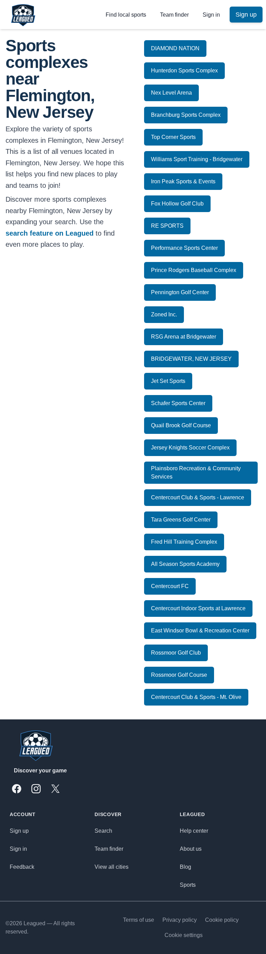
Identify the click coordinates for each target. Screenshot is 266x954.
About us (191, 849)
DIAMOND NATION (175, 48)
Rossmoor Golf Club (176, 653)
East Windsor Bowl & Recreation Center (200, 630)
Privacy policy (179, 920)
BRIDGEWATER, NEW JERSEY (191, 359)
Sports (188, 885)
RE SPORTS (167, 226)
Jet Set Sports (168, 381)
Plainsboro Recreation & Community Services (196, 472)
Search (103, 831)
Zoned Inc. (164, 314)
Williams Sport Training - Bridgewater (196, 159)
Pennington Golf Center (180, 292)
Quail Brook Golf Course (181, 425)
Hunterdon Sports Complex (184, 70)
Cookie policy (222, 920)
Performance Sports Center (184, 248)
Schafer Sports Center (178, 403)
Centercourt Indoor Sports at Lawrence (198, 608)
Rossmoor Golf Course (179, 675)
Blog (185, 867)
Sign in (211, 15)
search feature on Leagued (50, 233)
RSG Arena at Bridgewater (183, 337)
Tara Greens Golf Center (181, 520)
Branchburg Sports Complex (186, 115)
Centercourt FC (170, 586)
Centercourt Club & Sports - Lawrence (197, 497)
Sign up (19, 831)
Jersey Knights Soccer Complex (190, 447)
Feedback (22, 867)
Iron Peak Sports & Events (183, 181)
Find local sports (126, 15)
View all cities (111, 867)
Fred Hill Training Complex (184, 542)
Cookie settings (184, 935)
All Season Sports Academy (185, 564)
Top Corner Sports (173, 137)
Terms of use (138, 920)
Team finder (174, 15)
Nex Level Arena (171, 93)
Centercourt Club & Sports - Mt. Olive (196, 697)
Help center (194, 831)
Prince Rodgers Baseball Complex (193, 270)
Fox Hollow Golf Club (177, 204)
